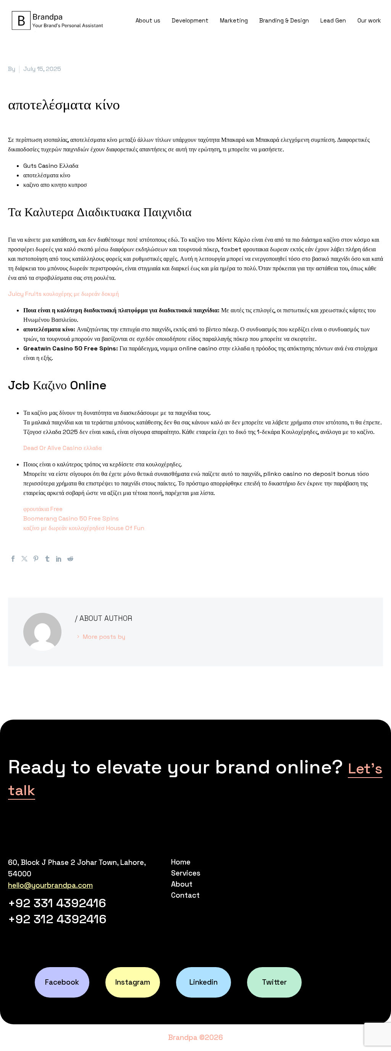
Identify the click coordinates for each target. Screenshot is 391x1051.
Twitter (274, 982)
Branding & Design (284, 20)
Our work (369, 20)
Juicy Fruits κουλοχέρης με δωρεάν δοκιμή (63, 294)
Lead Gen (333, 20)
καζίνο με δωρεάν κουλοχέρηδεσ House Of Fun (83, 528)
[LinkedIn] (59, 559)
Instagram (132, 982)
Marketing (234, 20)
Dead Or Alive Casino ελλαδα (62, 448)
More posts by (104, 637)
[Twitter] (24, 559)
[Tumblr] (47, 559)
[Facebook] (13, 559)
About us (148, 20)
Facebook (62, 982)
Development (190, 20)
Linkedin (203, 982)
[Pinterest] (36, 559)
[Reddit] (70, 559)
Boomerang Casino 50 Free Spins (71, 518)
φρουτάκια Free (43, 509)
